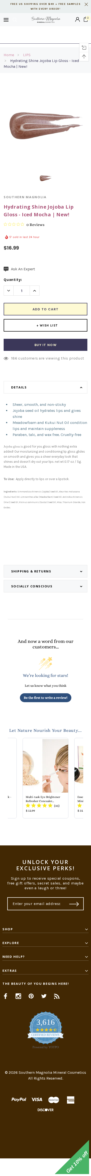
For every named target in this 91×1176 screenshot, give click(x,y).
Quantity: (13, 279)
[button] (45, 1167)
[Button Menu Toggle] (6, 19)
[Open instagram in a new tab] (18, 996)
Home (9, 55)
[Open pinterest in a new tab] (31, 996)
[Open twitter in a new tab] (44, 996)
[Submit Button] (74, 904)
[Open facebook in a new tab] (5, 996)
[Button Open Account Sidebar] (77, 20)
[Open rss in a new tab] (57, 996)
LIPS (27, 55)
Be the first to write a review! (45, 698)
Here (45, 37)
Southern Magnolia (25, 197)
